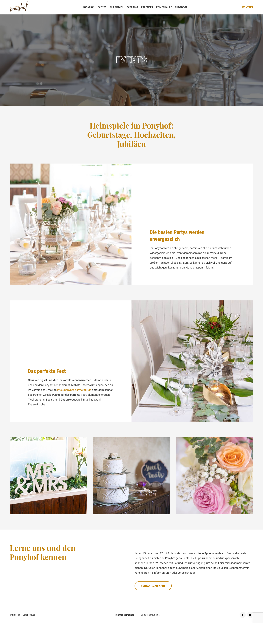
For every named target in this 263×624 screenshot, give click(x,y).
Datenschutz (29, 614)
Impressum (15, 614)
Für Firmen (116, 7)
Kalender (147, 7)
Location (89, 7)
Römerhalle (164, 7)
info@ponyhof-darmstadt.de (74, 389)
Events (102, 7)
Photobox (181, 7)
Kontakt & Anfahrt (153, 585)
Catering (132, 7)
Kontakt (247, 7)
